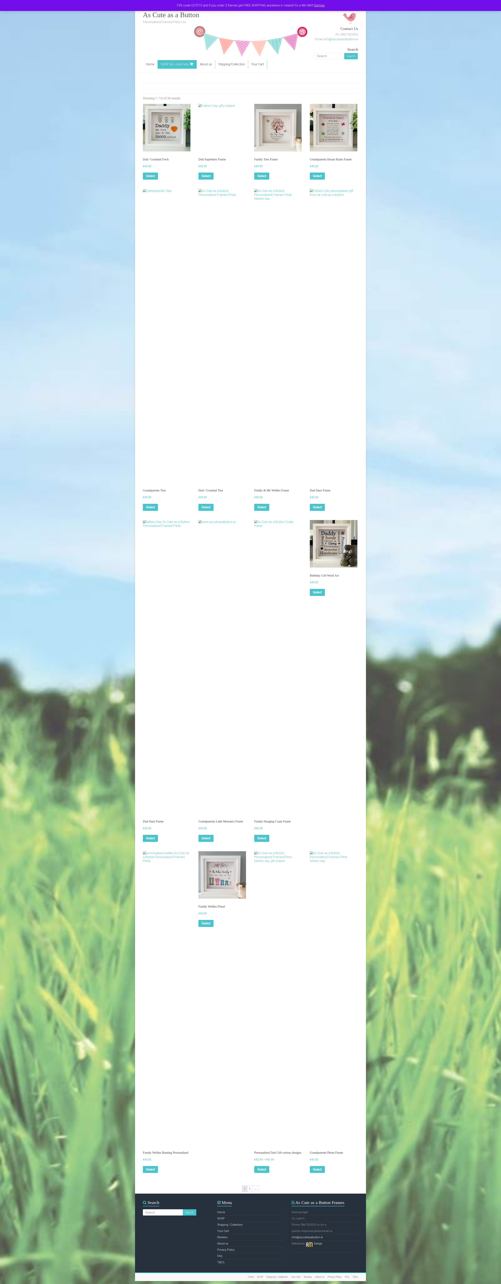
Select (150, 176)
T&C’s (220, 1262)
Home (150, 64)
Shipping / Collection (230, 1224)
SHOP (221, 1218)
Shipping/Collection (231, 64)
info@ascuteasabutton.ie (341, 39)
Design (318, 1243)
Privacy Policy (226, 1249)
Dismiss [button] (319, 5)
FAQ (219, 1256)
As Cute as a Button (171, 15)
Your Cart (257, 64)
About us (206, 64)
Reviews (222, 1237)
